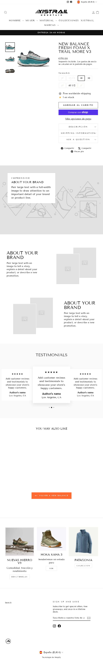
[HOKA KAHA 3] (51, 539)
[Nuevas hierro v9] (19, 541)
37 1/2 (71, 78)
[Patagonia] (83, 541)
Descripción (78, 127)
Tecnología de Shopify (51, 657)
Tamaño (64, 73)
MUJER (31, 20)
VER (51, 568)
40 (62, 85)
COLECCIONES (69, 20)
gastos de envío (88, 61)
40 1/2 (71, 85)
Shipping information (78, 133)
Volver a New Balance (53, 495)
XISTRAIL (87, 20)
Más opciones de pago (78, 118)
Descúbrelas (19, 577)
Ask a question (78, 139)
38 (81, 78)
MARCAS (50, 25)
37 (62, 78)
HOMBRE (15, 20)
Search (8, 603)
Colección (83, 566)
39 (88, 78)
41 (81, 85)
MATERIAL (47, 20)
